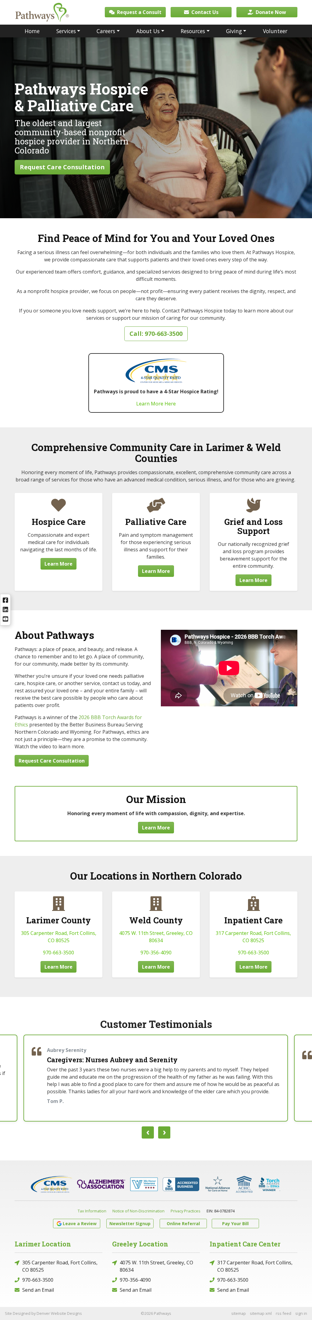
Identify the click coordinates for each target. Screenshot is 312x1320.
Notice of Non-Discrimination (138, 1211)
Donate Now (270, 12)
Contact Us (204, 12)
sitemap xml (261, 1313)
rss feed (283, 1313)
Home (32, 31)
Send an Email (38, 1290)
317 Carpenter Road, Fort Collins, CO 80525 (254, 1266)
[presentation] (148, 1132)
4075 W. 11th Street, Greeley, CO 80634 (156, 1266)
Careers (106, 31)
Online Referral (183, 1223)
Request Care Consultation (62, 167)
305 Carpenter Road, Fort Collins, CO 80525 (60, 1266)
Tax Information (92, 1211)
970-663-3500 (58, 952)
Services (66, 31)
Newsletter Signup (130, 1223)
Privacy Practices (185, 1211)
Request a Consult (138, 12)
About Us (148, 31)
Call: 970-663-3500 (156, 333)
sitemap (238, 1313)
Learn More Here (156, 403)
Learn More (58, 563)
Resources (193, 31)
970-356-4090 (156, 952)
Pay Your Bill (235, 1223)
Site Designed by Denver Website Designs (43, 1313)
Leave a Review (80, 1223)
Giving (234, 31)
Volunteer (275, 31)
